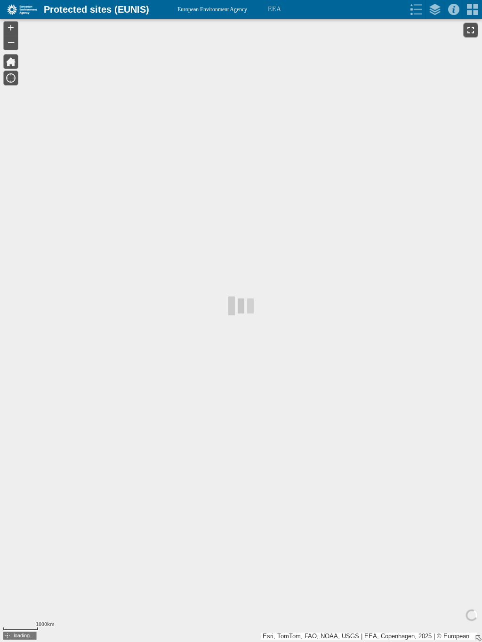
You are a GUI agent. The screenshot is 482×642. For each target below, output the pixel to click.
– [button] (11, 42)
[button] (7, 636)
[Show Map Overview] (478, 638)
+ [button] (11, 28)
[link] (19, 9)
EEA (274, 9)
